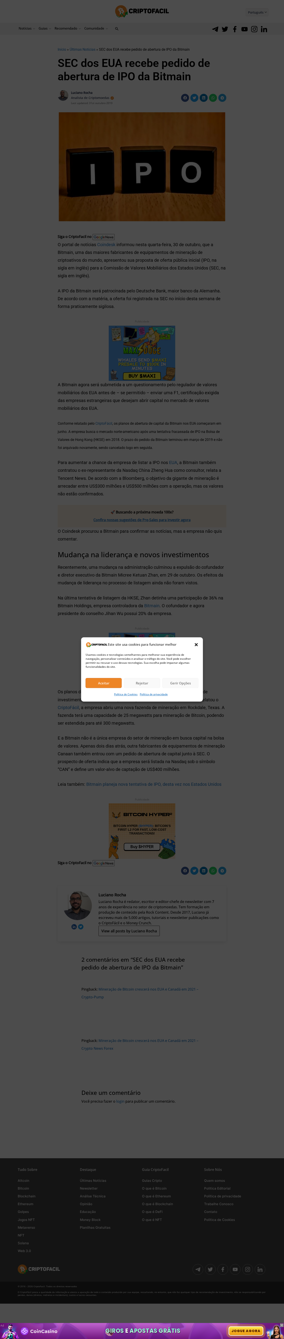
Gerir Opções (180, 683)
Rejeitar (142, 683)
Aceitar (103, 683)
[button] (196, 644)
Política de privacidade (154, 694)
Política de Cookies (126, 694)
